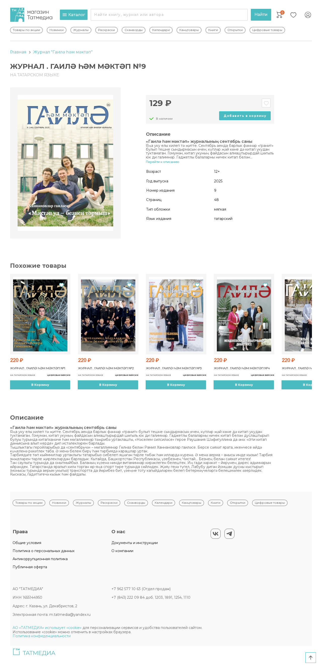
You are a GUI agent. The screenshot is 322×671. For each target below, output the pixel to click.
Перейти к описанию (162, 162)
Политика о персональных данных (43, 551)
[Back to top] (310, 657)
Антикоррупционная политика (40, 559)
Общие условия (27, 543)
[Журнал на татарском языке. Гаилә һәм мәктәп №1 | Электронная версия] (40, 314)
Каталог (76, 14)
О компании (122, 551)
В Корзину (40, 385)
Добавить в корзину (245, 116)
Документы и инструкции (134, 543)
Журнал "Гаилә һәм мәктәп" (63, 52)
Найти (261, 14)
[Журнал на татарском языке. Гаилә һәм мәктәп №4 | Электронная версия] (244, 314)
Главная (18, 52)
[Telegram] (229, 534)
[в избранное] (266, 103)
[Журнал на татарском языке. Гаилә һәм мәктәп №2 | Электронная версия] (108, 314)
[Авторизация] (308, 15)
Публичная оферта (30, 567)
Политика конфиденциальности (42, 636)
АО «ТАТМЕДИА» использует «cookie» (47, 627)
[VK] (216, 534)
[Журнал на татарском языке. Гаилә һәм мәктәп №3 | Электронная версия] (176, 314)
